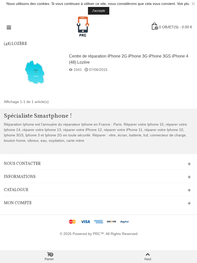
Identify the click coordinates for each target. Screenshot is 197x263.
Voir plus (184, 4)
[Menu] (9, 27)
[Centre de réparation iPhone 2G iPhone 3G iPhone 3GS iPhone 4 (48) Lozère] (35, 72)
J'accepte (98, 11)
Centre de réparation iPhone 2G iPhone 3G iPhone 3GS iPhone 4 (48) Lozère (128, 59)
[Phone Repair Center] (83, 27)
